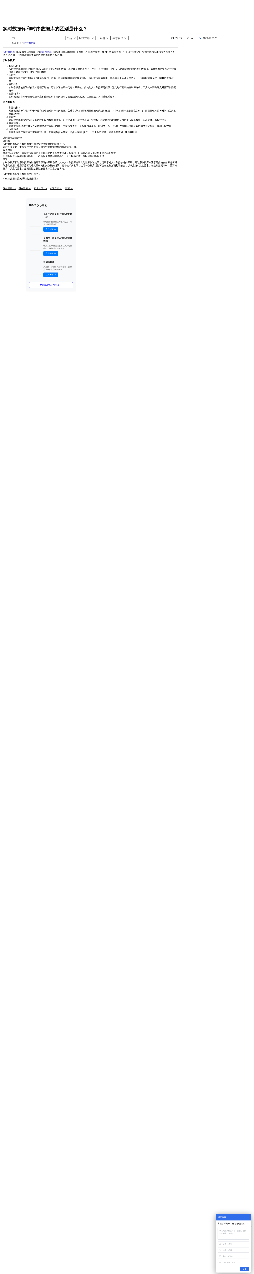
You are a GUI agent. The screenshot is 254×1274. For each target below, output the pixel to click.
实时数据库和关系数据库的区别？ (20, 174)
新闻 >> (69, 188)
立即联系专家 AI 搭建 (49, 285)
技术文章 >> (40, 188)
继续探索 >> (9, 188)
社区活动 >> (56, 188)
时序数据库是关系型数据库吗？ (21, 178)
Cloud (190, 38)
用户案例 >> (25, 188)
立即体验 (49, 229)
